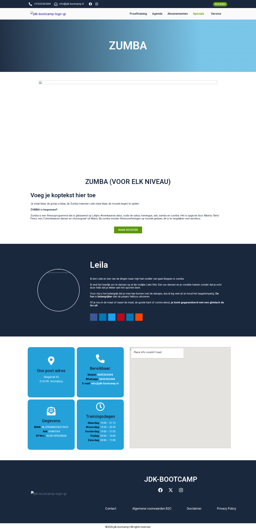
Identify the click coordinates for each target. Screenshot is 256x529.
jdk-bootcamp (121, 527)
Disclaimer (194, 508)
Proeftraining (138, 13)
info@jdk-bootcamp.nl (105, 383)
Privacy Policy (226, 508)
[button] (199, 14)
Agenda (157, 13)
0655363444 (105, 374)
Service (216, 13)
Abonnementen (178, 13)
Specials (198, 13)
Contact (110, 508)
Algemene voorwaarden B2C (152, 508)
